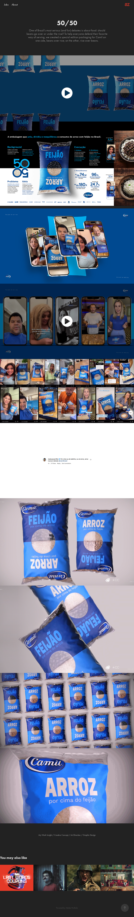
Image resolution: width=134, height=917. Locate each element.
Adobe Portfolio (72, 908)
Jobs (6, 4)
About (15, 4)
